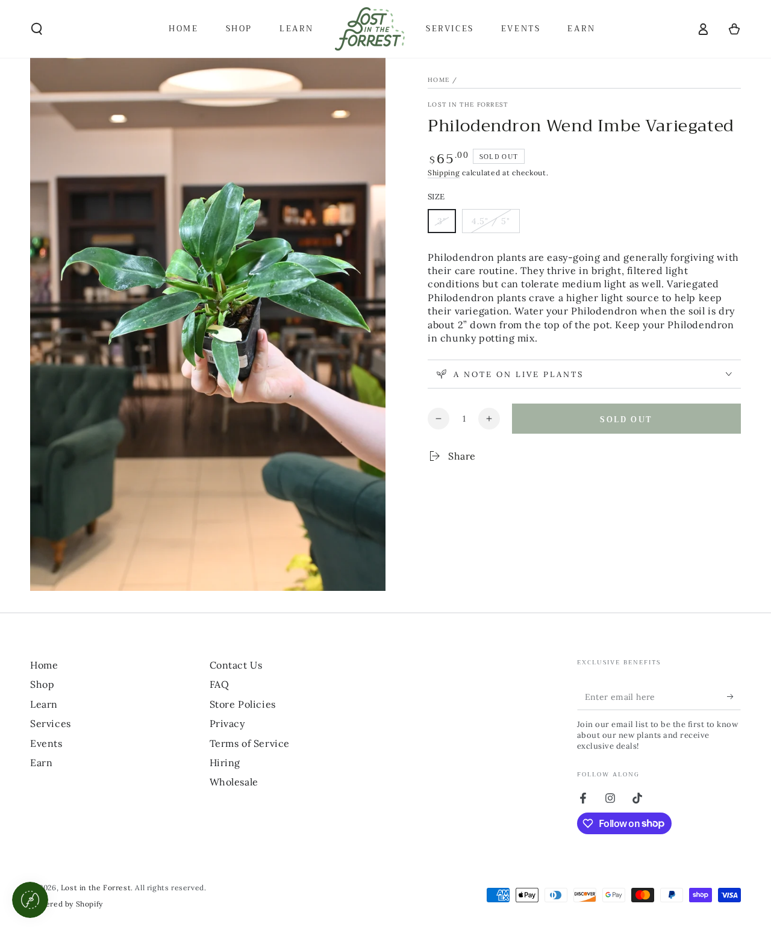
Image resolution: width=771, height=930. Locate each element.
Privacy (227, 723)
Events (46, 743)
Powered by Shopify (66, 903)
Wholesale (234, 782)
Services (50, 723)
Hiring (225, 763)
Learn (44, 704)
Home (438, 80)
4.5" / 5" (495, 224)
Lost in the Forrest (468, 104)
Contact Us (236, 665)
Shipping (444, 172)
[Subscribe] (734, 696)
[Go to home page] (370, 29)
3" (446, 224)
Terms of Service (250, 743)
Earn (41, 763)
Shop (42, 684)
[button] (36, 29)
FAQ (219, 684)
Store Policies (243, 704)
